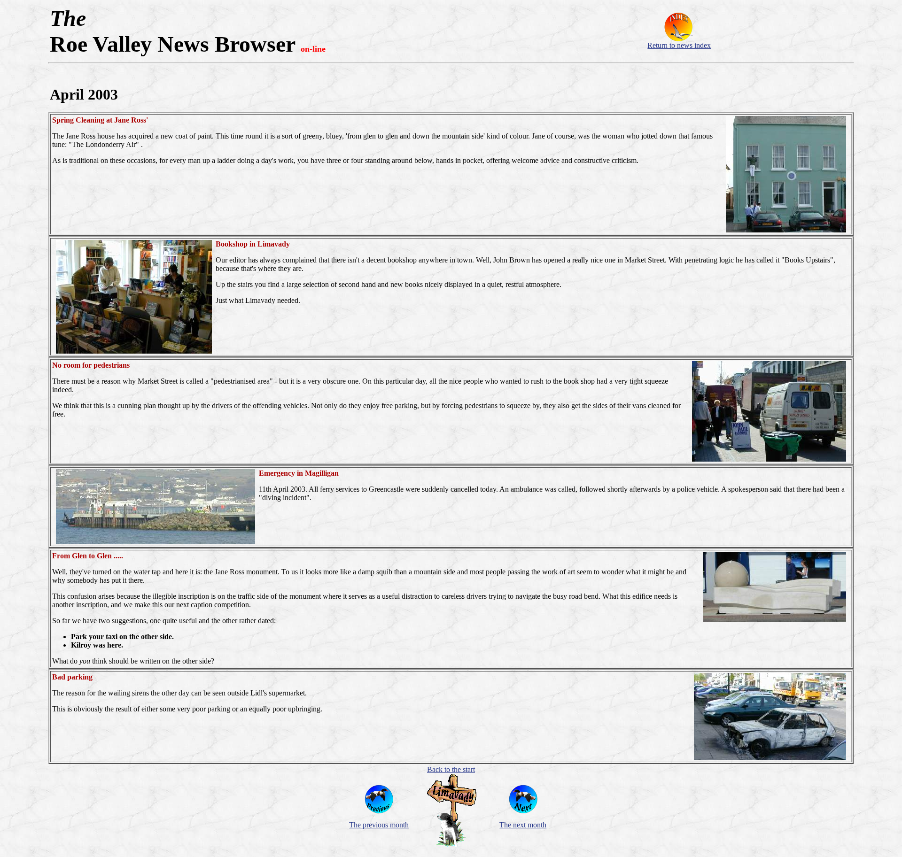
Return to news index (679, 45)
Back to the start (451, 769)
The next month (522, 825)
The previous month (379, 825)
